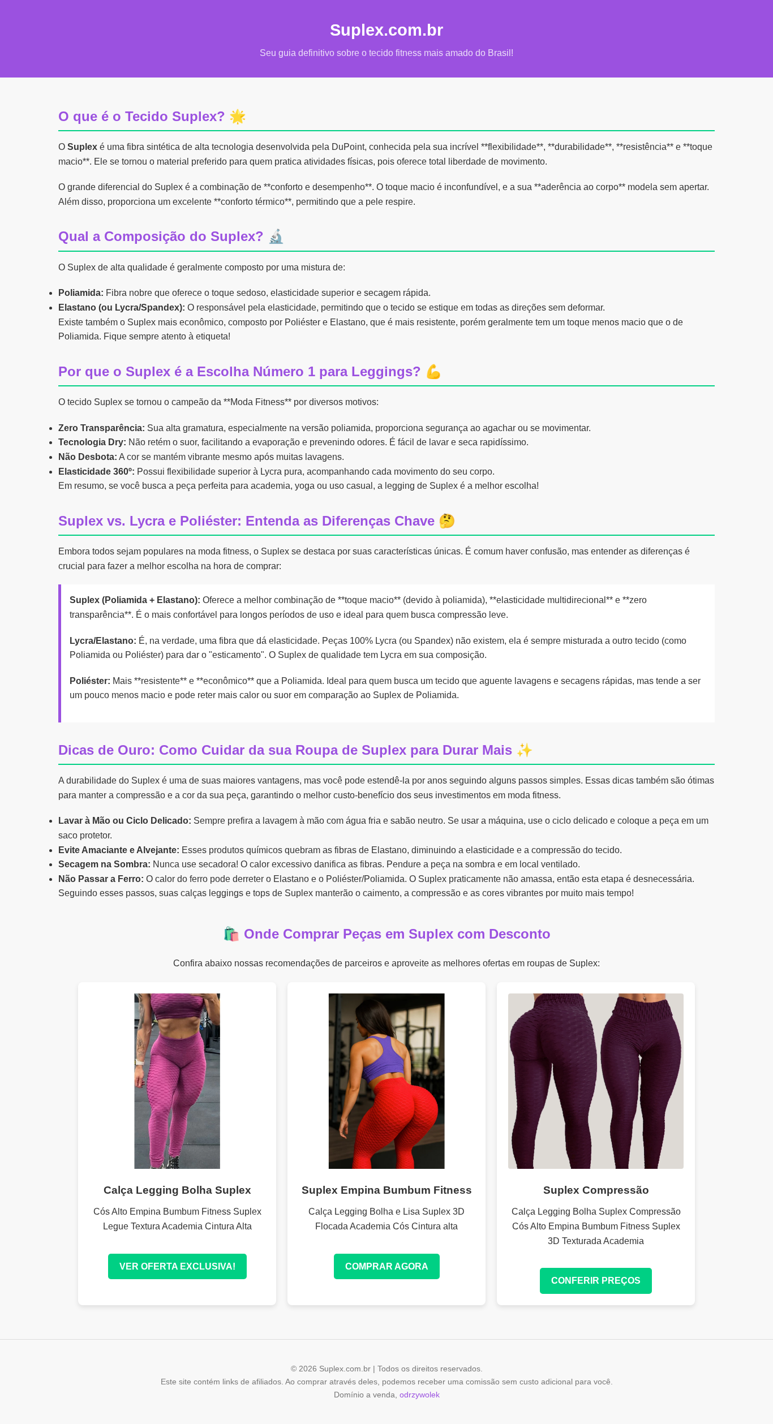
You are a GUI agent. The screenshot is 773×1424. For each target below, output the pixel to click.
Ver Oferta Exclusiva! (177, 1266)
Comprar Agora (386, 1266)
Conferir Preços (596, 1280)
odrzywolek (420, 1394)
